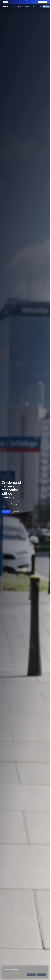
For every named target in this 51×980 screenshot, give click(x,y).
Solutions (12, 6)
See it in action (17, 511)
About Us (35, 6)
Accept (31, 974)
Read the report (42, 1)
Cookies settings (21, 974)
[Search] (40, 6)
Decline (41, 974)
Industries (19, 6)
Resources (27, 6)
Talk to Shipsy (46, 6)
